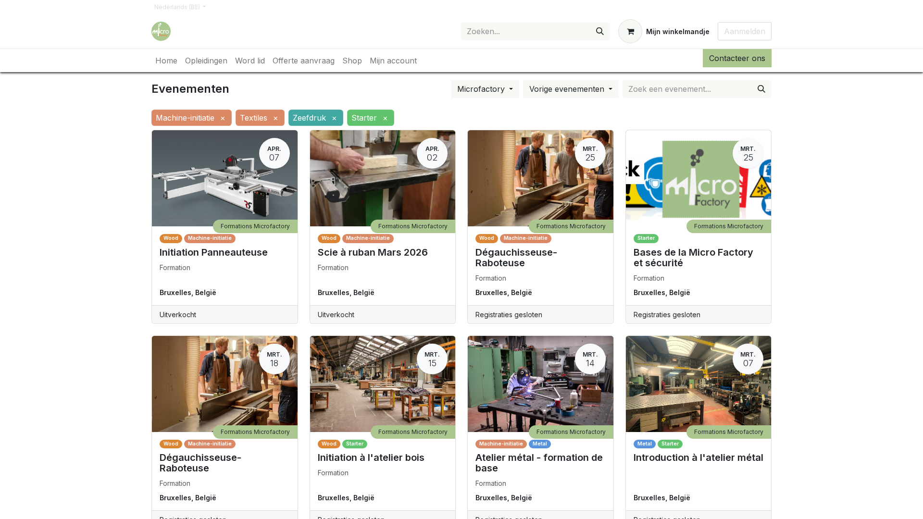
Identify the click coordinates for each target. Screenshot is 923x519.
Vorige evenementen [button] (568, 89)
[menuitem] (166, 60)
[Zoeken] (600, 31)
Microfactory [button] (482, 89)
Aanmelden (744, 31)
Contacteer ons (737, 58)
